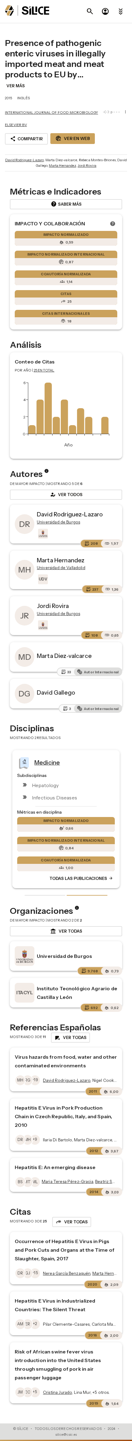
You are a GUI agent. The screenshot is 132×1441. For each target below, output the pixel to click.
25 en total (44, 370)
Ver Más (15, 85)
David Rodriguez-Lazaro (24, 160)
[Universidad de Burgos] (42, 533)
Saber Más (66, 204)
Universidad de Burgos (64, 956)
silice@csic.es (66, 1434)
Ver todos (66, 494)
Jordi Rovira (87, 165)
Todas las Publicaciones (81, 878)
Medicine (47, 762)
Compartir (26, 138)
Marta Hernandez (62, 165)
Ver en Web (72, 138)
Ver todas (66, 931)
